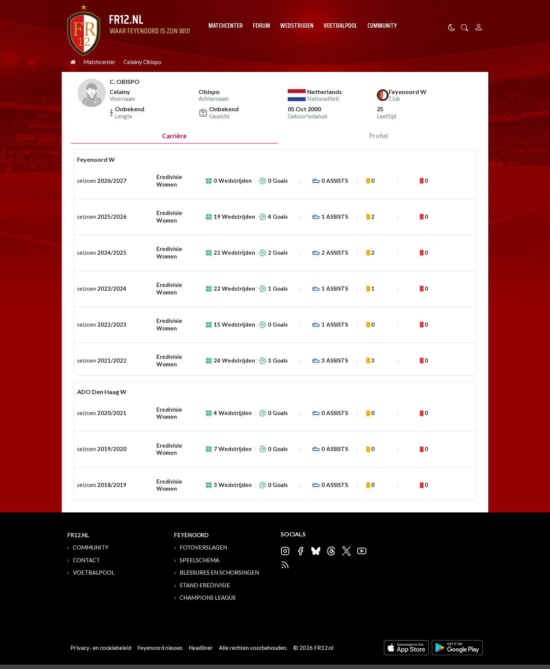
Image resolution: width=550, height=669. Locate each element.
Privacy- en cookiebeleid (100, 647)
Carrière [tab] (174, 136)
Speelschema (199, 560)
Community (382, 25)
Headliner (201, 647)
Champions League (208, 597)
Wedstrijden (297, 25)
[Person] (478, 26)
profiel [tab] (378, 136)
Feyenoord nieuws (160, 647)
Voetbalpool (340, 25)
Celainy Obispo (142, 61)
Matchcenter (225, 25)
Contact (86, 560)
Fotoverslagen (203, 547)
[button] (464, 26)
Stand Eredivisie (205, 585)
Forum (261, 25)
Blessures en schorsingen (219, 572)
